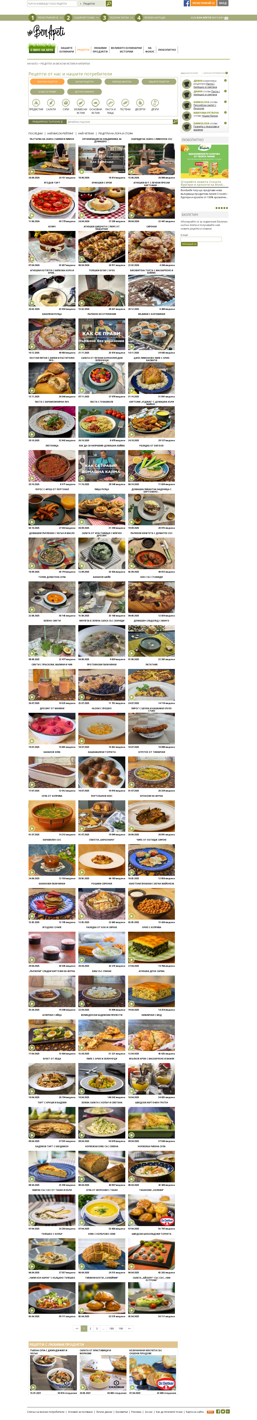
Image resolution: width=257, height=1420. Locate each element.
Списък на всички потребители (45, 1412)
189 (111, 1328)
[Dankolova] (187, 105)
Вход (222, 3)
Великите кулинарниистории (126, 49)
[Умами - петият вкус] (224, 208)
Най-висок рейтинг (60, 133)
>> (129, 1328)
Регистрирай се (204, 3)
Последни (36, 133)
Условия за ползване (80, 1412)
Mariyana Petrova (206, 112)
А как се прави (47, 91)
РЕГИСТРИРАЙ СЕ (48, 17)
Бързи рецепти (84, 81)
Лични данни (104, 1412)
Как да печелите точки (169, 1412)
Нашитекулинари (66, 49)
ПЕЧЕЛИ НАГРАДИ (154, 17)
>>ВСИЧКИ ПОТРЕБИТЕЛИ (213, 73)
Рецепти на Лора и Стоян (116, 133)
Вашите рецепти (159, 81)
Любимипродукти (100, 49)
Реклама (136, 1412)
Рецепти (83, 50)
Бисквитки (122, 1412)
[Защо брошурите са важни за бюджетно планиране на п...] (227, 208)
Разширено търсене (47, 121)
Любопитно (167, 50)
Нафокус (149, 49)
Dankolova (201, 102)
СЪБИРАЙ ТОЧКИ (84, 17)
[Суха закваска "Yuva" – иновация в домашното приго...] (216, 208)
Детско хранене (84, 91)
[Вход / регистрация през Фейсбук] (187, 3)
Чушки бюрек (210, 115)
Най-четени (86, 133)
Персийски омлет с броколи (205, 106)
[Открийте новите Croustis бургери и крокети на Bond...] (219, 208)
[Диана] (187, 84)
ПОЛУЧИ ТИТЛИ (119, 17)
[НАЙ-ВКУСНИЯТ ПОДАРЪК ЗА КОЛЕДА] (222, 208)
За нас (149, 1412)
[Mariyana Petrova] (187, 116)
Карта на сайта (195, 1412)
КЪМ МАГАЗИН (207, 17)
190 (121, 1328)
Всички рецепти (47, 81)
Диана (198, 80)
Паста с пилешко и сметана (205, 85)
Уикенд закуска (121, 81)
